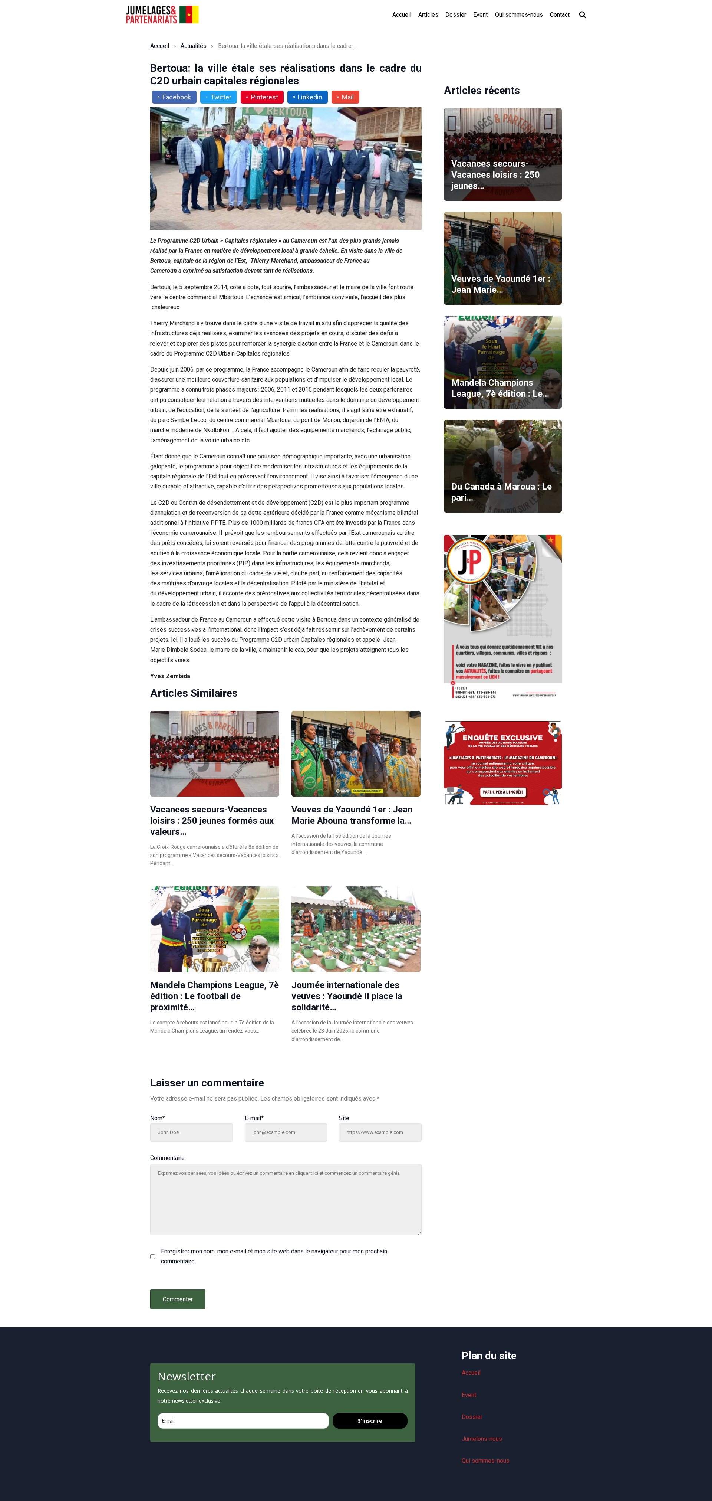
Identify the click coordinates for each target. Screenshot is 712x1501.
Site (344, 1118)
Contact (560, 14)
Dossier (455, 14)
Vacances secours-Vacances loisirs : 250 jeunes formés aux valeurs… (212, 820)
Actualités (194, 45)
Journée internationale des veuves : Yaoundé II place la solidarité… (346, 996)
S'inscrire (370, 1420)
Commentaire (167, 1157)
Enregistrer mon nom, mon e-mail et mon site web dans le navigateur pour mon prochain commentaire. (274, 1256)
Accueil (401, 14)
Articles (428, 14)
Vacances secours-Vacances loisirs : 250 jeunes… (495, 174)
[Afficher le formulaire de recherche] (582, 15)
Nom (157, 1118)
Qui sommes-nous (519, 14)
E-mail (254, 1118)
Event (480, 14)
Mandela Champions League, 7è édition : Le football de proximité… (214, 996)
